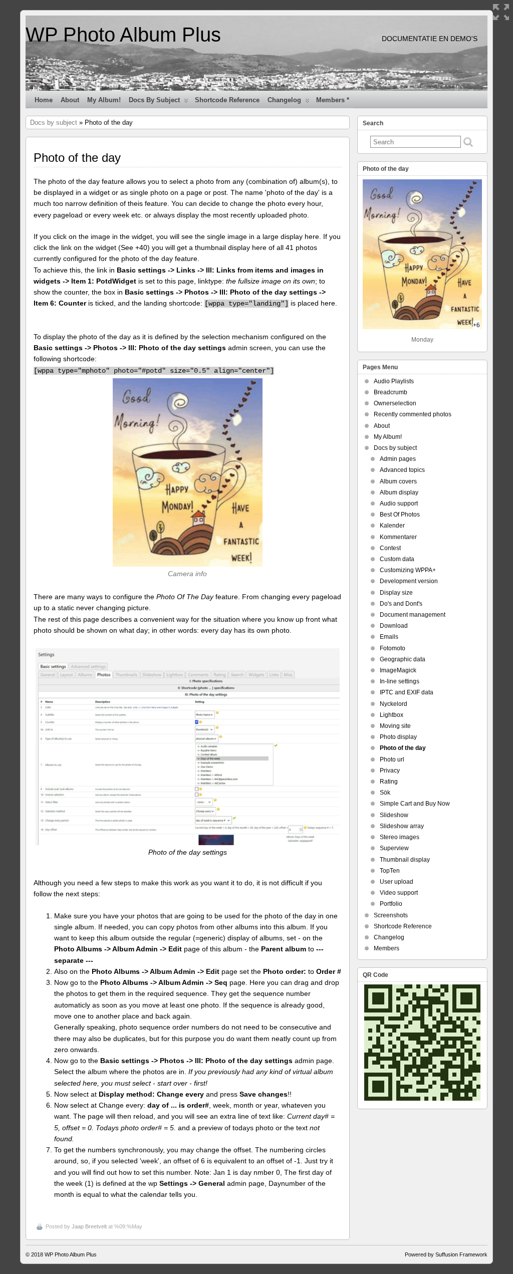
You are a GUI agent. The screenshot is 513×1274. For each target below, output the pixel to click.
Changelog (284, 100)
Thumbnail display (405, 859)
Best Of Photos (400, 514)
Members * (332, 100)
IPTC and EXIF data (406, 692)
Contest (390, 548)
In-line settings (399, 681)
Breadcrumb (390, 392)
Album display (399, 492)
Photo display (398, 736)
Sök (385, 792)
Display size (396, 592)
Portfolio (391, 903)
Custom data (397, 559)
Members (386, 948)
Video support (399, 892)
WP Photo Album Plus (123, 35)
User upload (396, 881)
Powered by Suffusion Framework (446, 1254)
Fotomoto (392, 648)
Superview (394, 848)
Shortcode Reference (227, 100)
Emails (389, 636)
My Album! (104, 100)
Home (44, 100)
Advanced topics (402, 469)
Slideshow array (402, 826)
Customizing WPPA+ (408, 570)
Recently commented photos (412, 414)
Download (394, 625)
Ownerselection (395, 403)
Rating (389, 781)
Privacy (390, 770)
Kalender (392, 525)
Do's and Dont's (401, 603)
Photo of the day (403, 747)
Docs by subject (154, 100)
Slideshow (394, 815)
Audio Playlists (394, 381)
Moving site (395, 725)
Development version (409, 581)
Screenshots (391, 915)
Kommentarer (398, 537)
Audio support (399, 503)
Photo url (392, 759)
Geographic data (402, 659)
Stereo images (399, 837)
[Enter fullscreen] (501, 12)
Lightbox (391, 714)
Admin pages (398, 458)
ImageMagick (398, 670)
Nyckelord (393, 703)
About (70, 100)
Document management (412, 614)
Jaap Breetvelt (89, 1226)
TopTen (390, 870)
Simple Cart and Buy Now (415, 803)
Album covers (398, 481)
